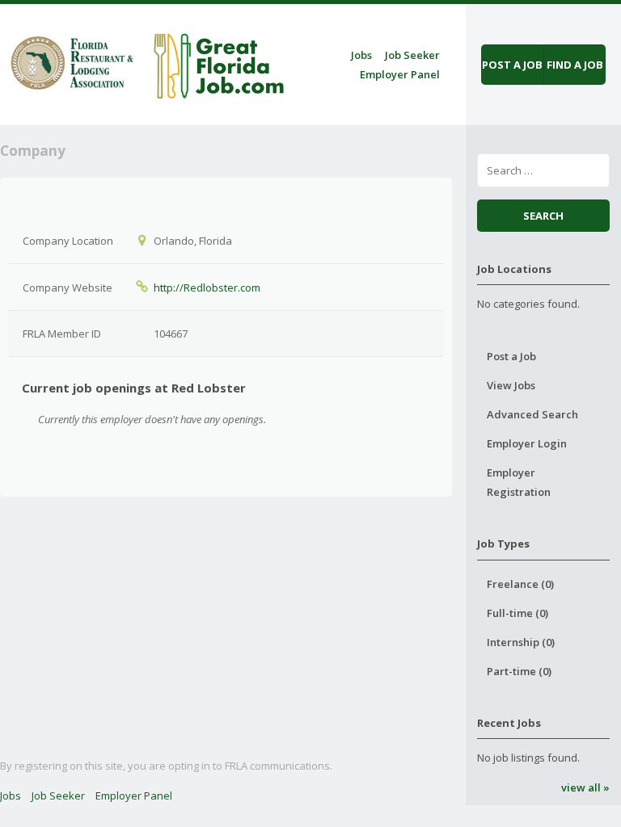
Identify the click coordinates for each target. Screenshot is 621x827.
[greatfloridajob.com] (145, 61)
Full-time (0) (517, 613)
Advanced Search (532, 414)
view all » (585, 787)
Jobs (361, 55)
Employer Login (527, 443)
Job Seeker (412, 55)
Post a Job (511, 356)
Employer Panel (400, 74)
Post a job (512, 64)
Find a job (575, 64)
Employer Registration (519, 482)
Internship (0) (521, 642)
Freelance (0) (520, 584)
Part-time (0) (519, 671)
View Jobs (511, 385)
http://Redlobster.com (207, 287)
